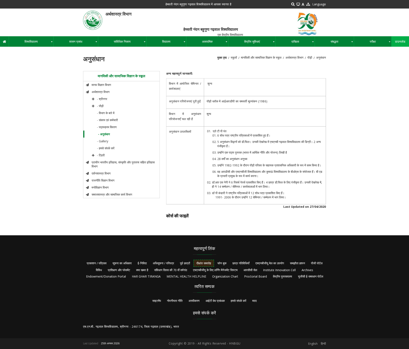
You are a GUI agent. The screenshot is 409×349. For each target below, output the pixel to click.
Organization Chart (225, 276)
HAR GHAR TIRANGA (146, 276)
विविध (99, 270)
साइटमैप (156, 301)
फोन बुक (221, 263)
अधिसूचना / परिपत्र (163, 263)
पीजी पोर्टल (317, 263)
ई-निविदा (142, 263)
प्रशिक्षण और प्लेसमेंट (119, 270)
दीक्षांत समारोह (203, 263)
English (313, 344)
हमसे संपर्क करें (238, 301)
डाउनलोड (400, 41)
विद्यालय (174, 43)
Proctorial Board (255, 276)
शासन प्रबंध (83, 43)
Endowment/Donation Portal (106, 276)
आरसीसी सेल (250, 270)
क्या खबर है (142, 270)
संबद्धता (342, 43)
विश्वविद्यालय (38, 43)
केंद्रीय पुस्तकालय (282, 276)
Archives (307, 270)
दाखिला (303, 43)
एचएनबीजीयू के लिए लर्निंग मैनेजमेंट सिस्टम (215, 270)
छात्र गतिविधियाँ (240, 263)
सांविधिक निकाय (130, 43)
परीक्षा (380, 43)
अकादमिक (215, 43)
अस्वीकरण (194, 301)
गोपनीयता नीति (175, 301)
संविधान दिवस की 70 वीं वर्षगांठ (170, 270)
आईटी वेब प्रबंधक (215, 301)
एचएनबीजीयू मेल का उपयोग (269, 263)
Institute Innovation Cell (279, 270)
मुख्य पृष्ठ (222, 57)
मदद (254, 301)
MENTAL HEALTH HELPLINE (186, 276)
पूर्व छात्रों (185, 263)
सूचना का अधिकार (122, 263)
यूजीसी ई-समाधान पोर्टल (310, 276)
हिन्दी (323, 344)
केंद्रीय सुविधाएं (259, 43)
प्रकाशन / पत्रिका (97, 263)
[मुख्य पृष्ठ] (92, 20)
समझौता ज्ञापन (297, 263)
